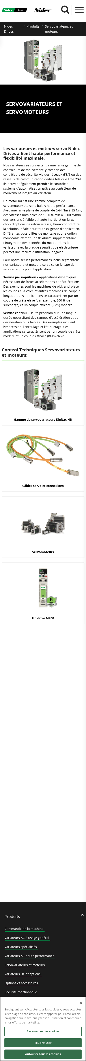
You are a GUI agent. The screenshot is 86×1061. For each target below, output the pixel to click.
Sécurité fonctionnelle (21, 992)
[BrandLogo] (15, 10)
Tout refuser (43, 1043)
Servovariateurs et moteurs (25, 965)
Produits (33, 26)
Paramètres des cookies (43, 1031)
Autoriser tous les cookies (43, 1054)
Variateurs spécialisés (21, 947)
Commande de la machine (24, 929)
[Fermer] (81, 1003)
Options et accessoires (21, 983)
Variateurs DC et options (23, 974)
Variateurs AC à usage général (27, 938)
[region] (43, 1029)
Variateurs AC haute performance (29, 956)
